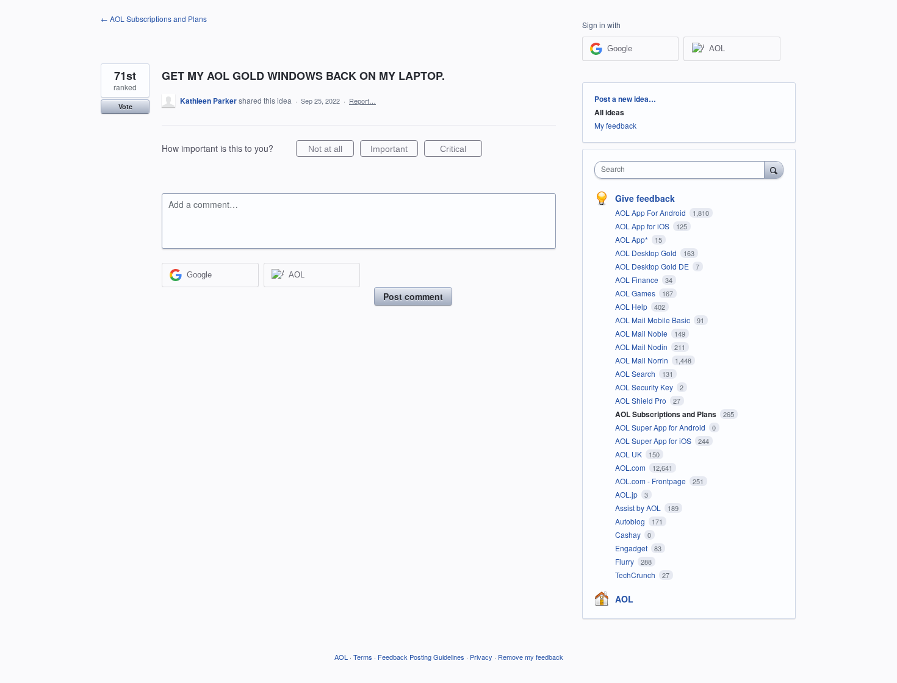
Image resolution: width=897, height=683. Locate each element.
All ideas (609, 112)
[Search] (774, 169)
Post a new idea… (625, 98)
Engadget (632, 548)
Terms (362, 657)
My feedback (615, 125)
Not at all (331, 150)
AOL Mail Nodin (642, 347)
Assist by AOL (639, 507)
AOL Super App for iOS (654, 440)
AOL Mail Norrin (642, 360)
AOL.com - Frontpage (651, 481)
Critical (461, 150)
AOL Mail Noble (642, 333)
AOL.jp (627, 494)
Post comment (413, 296)
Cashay (629, 534)
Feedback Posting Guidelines (421, 657)
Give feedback (645, 198)
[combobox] (682, 170)
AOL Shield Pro (641, 400)
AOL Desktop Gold (647, 253)
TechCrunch (636, 575)
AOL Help (632, 306)
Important (394, 150)
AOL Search (636, 373)
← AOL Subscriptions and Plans (154, 18)
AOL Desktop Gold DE (653, 266)
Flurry (625, 561)
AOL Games (636, 293)
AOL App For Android (651, 212)
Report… (362, 100)
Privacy (481, 657)
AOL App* (632, 239)
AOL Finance (637, 279)
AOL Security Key (645, 387)
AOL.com (631, 467)
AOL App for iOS (643, 226)
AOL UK (629, 454)
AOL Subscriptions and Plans (666, 414)
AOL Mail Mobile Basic (653, 320)
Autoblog (631, 521)
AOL (624, 599)
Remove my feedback (530, 657)
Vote (125, 106)
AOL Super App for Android (661, 427)
